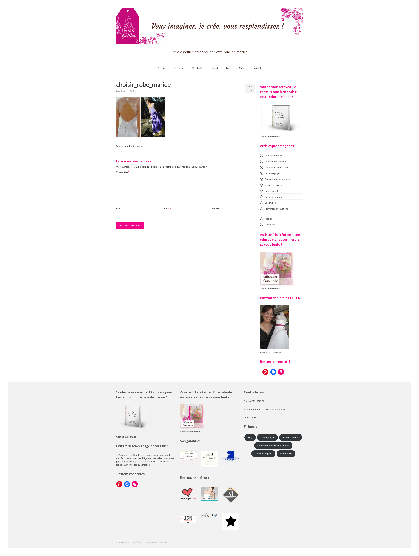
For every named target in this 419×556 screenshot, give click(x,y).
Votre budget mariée (275, 161)
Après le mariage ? (274, 197)
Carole (123, 91)
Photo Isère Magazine (270, 352)
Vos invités (270, 202)
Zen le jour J (271, 191)
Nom (118, 209)
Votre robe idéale (273, 155)
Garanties (270, 224)
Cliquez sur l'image (270, 137)
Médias (268, 218)
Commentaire (122, 172)
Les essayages (272, 173)
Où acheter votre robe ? (277, 167)
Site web (215, 209)
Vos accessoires (273, 185)
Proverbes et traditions (276, 208)
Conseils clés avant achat (278, 179)
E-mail (167, 209)
